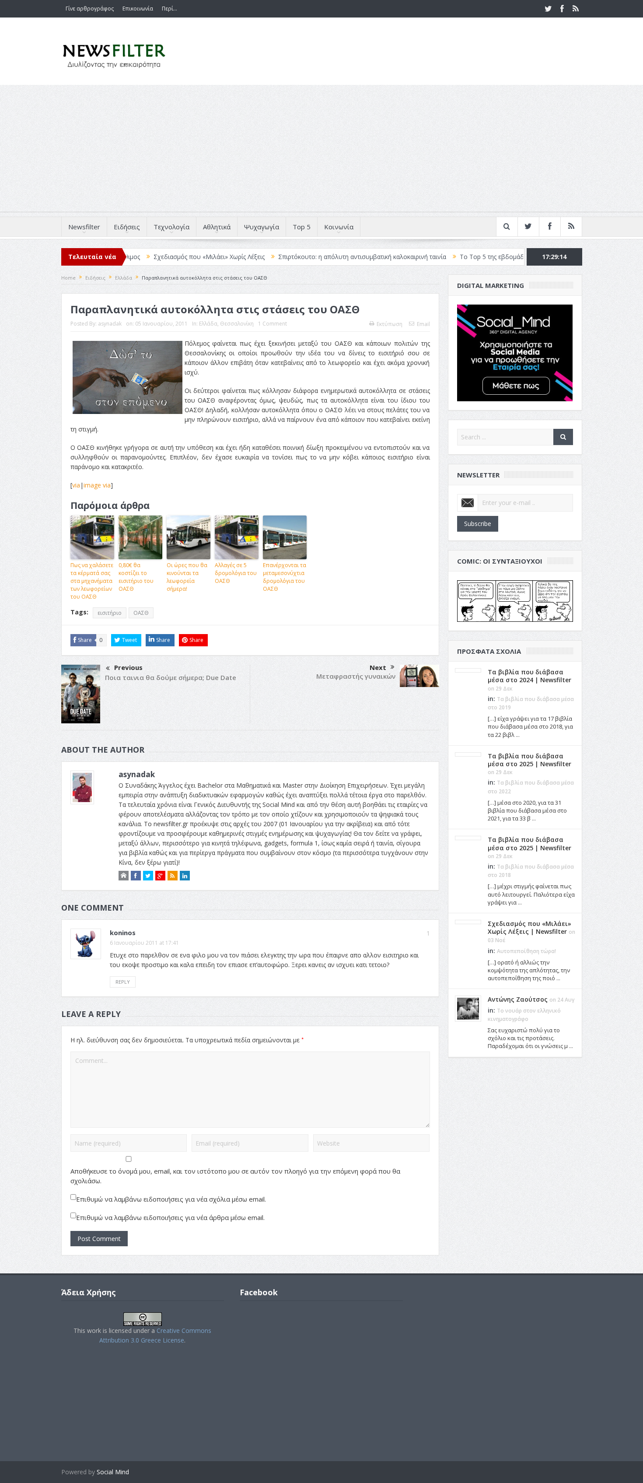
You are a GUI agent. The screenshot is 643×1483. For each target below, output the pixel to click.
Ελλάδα (208, 323)
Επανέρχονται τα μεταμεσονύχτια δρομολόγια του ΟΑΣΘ (284, 576)
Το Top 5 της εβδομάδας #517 (455, 256)
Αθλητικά (217, 226)
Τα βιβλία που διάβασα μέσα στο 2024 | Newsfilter (529, 676)
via (76, 485)
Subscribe (477, 523)
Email (423, 324)
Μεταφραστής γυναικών (355, 676)
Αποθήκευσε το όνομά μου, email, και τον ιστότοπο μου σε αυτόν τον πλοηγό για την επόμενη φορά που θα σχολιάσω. (235, 1176)
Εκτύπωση (389, 324)
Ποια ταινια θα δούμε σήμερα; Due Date (170, 677)
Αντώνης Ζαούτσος (518, 999)
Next (378, 667)
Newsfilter (84, 226)
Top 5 (302, 226)
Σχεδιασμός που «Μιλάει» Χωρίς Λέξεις (161, 256)
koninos (123, 932)
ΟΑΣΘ (141, 613)
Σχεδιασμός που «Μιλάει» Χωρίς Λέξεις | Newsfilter (529, 927)
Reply (122, 981)
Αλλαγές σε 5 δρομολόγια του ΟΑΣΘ (236, 573)
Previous (128, 667)
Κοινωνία (338, 226)
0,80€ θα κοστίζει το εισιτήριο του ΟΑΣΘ (136, 576)
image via (97, 485)
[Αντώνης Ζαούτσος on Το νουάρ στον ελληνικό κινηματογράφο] (468, 1008)
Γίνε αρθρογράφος (90, 8)
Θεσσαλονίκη (237, 323)
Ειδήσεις (127, 226)
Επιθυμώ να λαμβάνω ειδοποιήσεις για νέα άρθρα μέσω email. (170, 1217)
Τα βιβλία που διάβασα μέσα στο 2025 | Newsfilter (529, 760)
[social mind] (515, 352)
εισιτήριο (110, 613)
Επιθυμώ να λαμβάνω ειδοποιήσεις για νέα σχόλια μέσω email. (171, 1199)
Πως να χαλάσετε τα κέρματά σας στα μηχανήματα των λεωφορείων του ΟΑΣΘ (91, 580)
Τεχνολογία (171, 226)
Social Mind (113, 1472)
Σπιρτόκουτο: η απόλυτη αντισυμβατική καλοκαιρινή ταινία (314, 256)
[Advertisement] (321, 150)
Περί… (169, 8)
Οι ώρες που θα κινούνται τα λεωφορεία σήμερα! (187, 576)
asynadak (110, 323)
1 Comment (272, 323)
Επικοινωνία (137, 8)
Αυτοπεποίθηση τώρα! (526, 951)
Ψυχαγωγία (261, 226)
